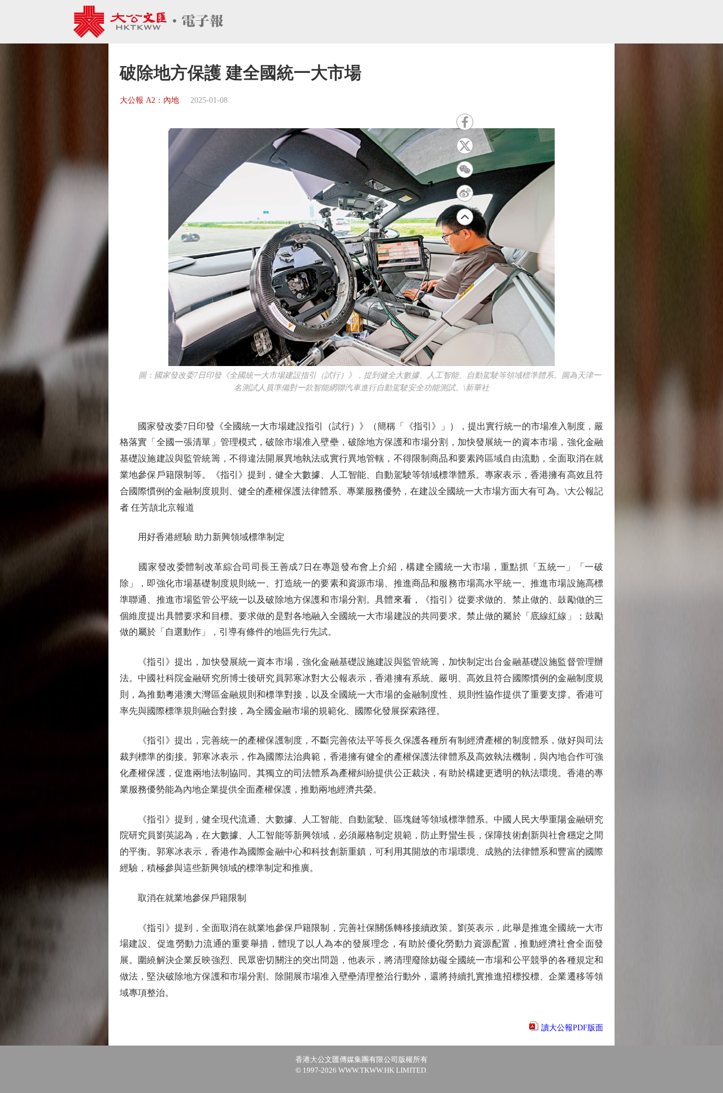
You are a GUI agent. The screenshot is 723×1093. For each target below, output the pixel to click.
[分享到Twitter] (464, 145)
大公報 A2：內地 (149, 100)
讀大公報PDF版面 (572, 1028)
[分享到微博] (464, 193)
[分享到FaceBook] (464, 122)
